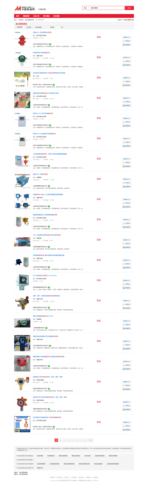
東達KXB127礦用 (40, 174)
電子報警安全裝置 (41, 35)
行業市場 (42, 9)
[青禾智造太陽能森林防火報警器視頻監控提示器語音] (22, 79)
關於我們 (52, 477)
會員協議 (88, 477)
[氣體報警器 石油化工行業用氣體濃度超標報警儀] (22, 201)
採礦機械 (39, 177)
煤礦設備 (39, 238)
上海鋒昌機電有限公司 (39, 328)
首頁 (17, 16)
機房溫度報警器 (63, 456)
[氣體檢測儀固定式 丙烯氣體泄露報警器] (22, 221)
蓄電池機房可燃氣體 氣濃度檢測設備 (48, 356)
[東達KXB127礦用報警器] (22, 181)
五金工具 (36, 16)
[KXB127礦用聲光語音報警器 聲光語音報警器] (22, 242)
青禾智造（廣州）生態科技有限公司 (42, 84)
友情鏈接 (95, 477)
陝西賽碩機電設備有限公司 (40, 287)
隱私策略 (81, 477)
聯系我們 (59, 477)
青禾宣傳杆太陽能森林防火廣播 (47, 417)
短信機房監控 (51, 456)
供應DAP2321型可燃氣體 (43, 113)
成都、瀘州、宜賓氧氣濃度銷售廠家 (46, 296)
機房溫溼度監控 (76, 456)
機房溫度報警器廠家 (69, 464)
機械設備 (26, 16)
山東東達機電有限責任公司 (40, 186)
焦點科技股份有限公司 (66, 480)
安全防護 (56, 16)
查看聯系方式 (126, 37)
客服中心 (66, 477)
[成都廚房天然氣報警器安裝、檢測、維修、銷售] (22, 383)
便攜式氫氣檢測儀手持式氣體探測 (45, 336)
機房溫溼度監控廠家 (84, 464)
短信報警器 (40, 456)
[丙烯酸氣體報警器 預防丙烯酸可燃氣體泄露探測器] (22, 262)
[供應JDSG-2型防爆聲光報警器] (22, 39)
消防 (38, 76)
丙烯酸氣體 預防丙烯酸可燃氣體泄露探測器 (48, 255)
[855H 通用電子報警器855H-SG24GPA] (22, 282)
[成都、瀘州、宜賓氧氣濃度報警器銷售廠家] (22, 302)
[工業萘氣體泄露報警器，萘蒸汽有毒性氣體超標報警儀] (22, 161)
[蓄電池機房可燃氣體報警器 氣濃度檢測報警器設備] (22, 363)
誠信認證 (19, 27)
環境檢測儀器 (40, 380)
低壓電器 (39, 319)
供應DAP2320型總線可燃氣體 (44, 134)
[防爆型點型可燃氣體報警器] (22, 59)
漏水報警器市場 (29, 20)
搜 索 (129, 8)
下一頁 (90, 440)
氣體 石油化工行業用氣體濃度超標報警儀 (48, 194)
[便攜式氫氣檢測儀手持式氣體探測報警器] (22, 343)
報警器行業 (40, 468)
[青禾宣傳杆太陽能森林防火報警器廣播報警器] (22, 424)
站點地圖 (74, 477)
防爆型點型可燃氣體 (41, 53)
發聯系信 (127, 41)
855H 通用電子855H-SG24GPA (45, 275)
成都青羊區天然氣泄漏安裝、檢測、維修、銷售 (50, 397)
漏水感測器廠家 (98, 464)
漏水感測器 (87, 456)
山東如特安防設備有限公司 (40, 105)
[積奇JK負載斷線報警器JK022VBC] (22, 323)
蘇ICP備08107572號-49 (91, 480)
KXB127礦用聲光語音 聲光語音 (47, 235)
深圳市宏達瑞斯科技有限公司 (41, 44)
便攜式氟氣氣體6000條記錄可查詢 (46, 93)
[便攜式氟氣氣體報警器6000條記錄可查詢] (22, 100)
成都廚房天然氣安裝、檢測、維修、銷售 (48, 377)
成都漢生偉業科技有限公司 (40, 307)
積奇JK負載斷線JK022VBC (43, 316)
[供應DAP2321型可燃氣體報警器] (22, 120)
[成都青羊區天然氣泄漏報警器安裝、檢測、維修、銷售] (22, 404)
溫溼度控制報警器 (100, 456)
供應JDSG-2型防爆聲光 (42, 32)
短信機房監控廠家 (54, 464)
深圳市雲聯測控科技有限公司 (41, 345)
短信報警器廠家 (41, 464)
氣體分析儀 (40, 56)
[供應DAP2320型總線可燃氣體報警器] (22, 140)
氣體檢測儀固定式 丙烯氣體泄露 (45, 215)
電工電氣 (46, 16)
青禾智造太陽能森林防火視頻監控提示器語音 (49, 73)
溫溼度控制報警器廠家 (113, 464)
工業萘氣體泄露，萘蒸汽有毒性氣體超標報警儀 (50, 154)
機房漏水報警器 (113, 456)
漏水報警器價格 (23, 472)
